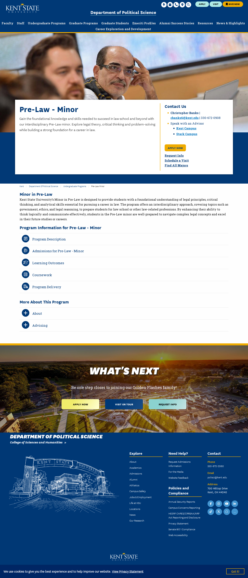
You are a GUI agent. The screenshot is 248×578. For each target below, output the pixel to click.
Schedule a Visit (177, 160)
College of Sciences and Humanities (36, 442)
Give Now (234, 4)
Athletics (134, 485)
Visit (215, 4)
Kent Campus (186, 128)
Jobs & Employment (140, 497)
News (132, 515)
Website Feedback (178, 478)
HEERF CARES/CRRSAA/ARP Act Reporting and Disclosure (184, 515)
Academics (135, 468)
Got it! (235, 571)
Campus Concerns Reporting (184, 508)
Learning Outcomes (48, 263)
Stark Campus (186, 134)
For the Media (175, 472)
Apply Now (175, 148)
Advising (40, 325)
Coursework (42, 275)
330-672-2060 (216, 466)
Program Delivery (46, 287)
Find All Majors (176, 165)
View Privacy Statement (127, 571)
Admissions (135, 473)
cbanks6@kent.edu (184, 118)
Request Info (174, 155)
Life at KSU (135, 503)
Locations (134, 509)
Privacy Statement (178, 523)
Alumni (133, 479)
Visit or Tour (124, 404)
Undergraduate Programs (74, 186)
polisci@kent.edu (217, 477)
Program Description (49, 239)
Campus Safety (137, 491)
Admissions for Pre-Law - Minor (58, 251)
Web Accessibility (178, 535)
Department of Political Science (123, 12)
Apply (202, 4)
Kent (22, 186)
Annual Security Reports (181, 502)
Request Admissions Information (179, 464)
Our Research (136, 520)
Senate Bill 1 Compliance (181, 529)
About (37, 313)
